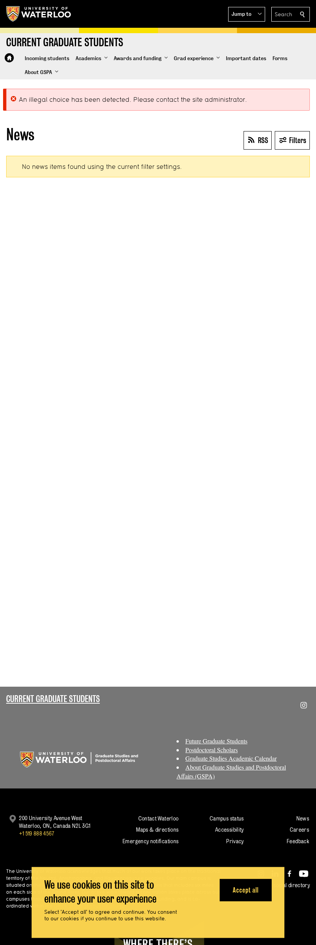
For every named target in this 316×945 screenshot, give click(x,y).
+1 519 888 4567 (36, 833)
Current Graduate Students (53, 699)
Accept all (246, 890)
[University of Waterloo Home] (39, 14)
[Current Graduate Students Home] (9, 57)
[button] (247, 14)
